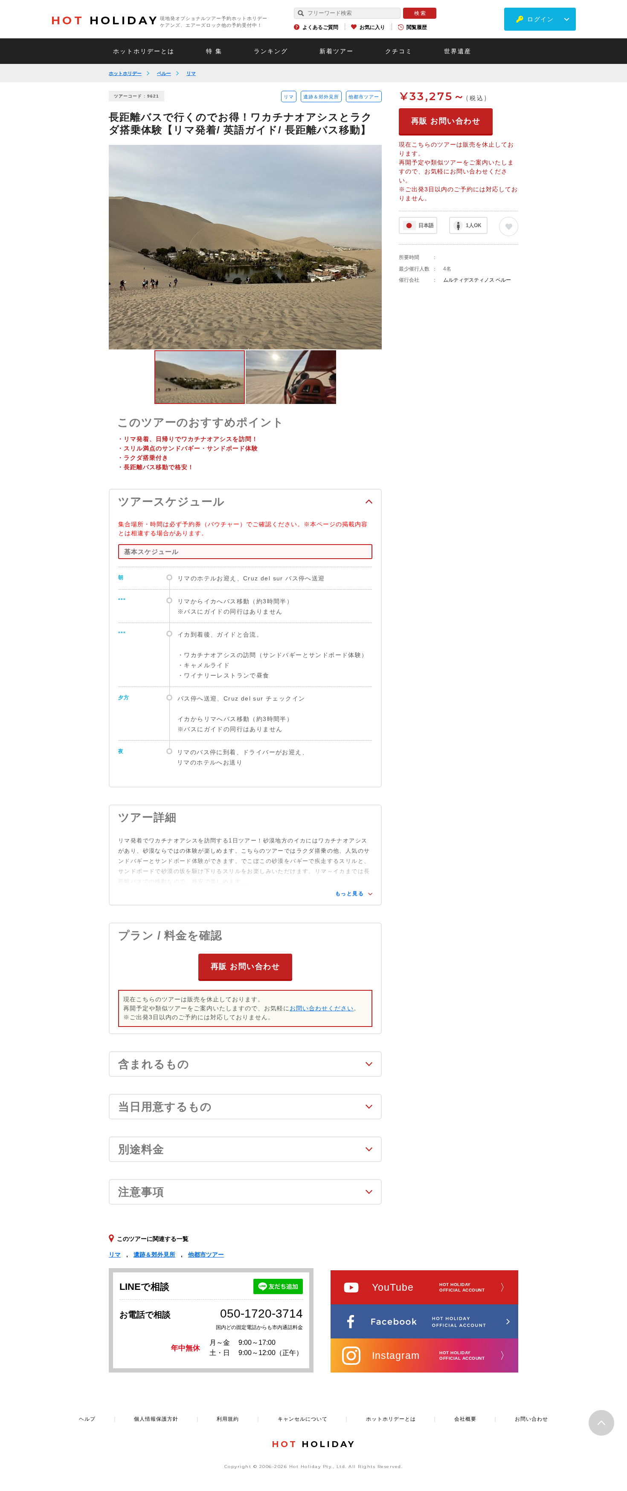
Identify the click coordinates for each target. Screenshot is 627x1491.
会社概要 (465, 1419)
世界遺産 (457, 51)
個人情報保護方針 (156, 1419)
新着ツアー (336, 51)
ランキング (271, 51)
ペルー (164, 73)
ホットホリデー (125, 73)
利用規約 (228, 1419)
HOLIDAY (105, 20)
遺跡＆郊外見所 (321, 96)
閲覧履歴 (416, 27)
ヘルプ (87, 1419)
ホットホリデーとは (143, 51)
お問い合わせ (531, 1419)
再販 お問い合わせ (245, 966)
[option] (245, 247)
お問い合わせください (322, 1008)
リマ (191, 73)
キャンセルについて (303, 1419)
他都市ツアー (363, 96)
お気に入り (372, 27)
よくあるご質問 (320, 27)
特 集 (214, 51)
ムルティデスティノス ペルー (477, 280)
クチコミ (398, 51)
